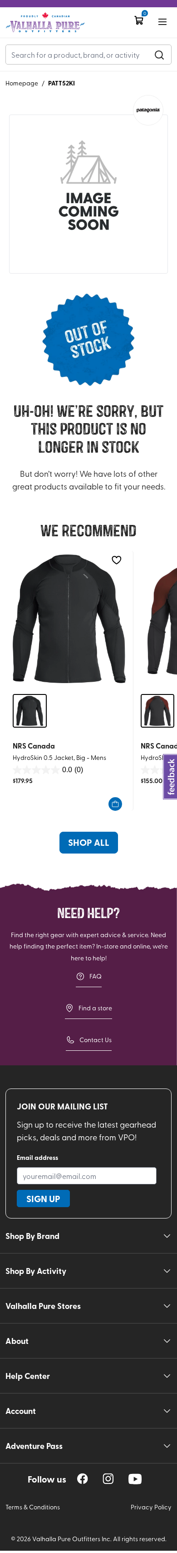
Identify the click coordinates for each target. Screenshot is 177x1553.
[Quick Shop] (115, 804)
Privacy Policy (151, 1507)
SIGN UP (43, 1198)
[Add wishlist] (116, 560)
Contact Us (95, 1039)
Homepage (21, 83)
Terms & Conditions (32, 1507)
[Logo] (45, 22)
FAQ (95, 976)
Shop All (88, 842)
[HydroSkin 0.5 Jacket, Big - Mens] (69, 618)
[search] (159, 54)
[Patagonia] (148, 110)
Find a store (95, 1008)
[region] (82, 1478)
